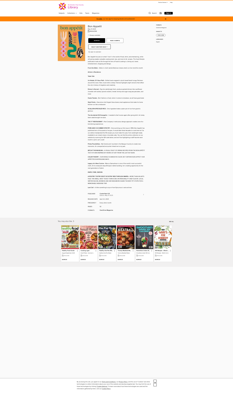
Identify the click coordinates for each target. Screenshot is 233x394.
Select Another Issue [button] (98, 47)
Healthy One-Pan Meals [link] (106, 250)
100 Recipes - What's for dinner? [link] (162, 250)
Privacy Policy (123, 382)
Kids (81, 13)
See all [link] (171, 221)
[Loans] (160, 13)
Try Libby (99, 19)
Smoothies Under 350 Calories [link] (143, 250)
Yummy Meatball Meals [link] (125, 250)
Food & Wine (161, 35)
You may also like (65, 221)
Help (171, 2)
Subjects (62, 13)
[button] (163, 2)
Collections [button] (71, 13)
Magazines (95, 13)
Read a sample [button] (115, 40)
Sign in (168, 13)
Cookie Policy (106, 389)
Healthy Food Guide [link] (68, 250)
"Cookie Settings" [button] (102, 386)
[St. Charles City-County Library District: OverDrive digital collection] (71, 6)
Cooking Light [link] (85, 250)
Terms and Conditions (109, 382)
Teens (87, 13)
